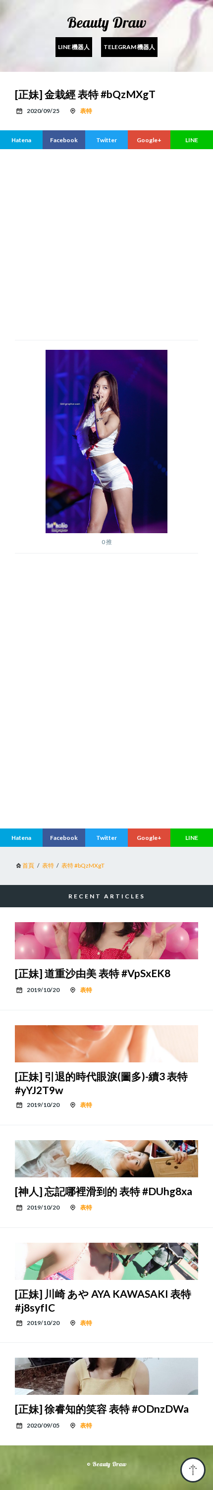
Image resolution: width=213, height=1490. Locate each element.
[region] (106, 737)
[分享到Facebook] (64, 139)
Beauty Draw (106, 22)
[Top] (193, 1470)
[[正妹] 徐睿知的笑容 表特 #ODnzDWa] (106, 1376)
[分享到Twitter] (106, 139)
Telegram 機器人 (129, 47)
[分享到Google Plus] (149, 139)
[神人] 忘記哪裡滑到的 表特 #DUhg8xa (103, 1191)
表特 (86, 110)
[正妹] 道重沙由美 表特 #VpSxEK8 (92, 973)
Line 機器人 (74, 47)
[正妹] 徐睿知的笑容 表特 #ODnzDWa (102, 1408)
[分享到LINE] (191, 139)
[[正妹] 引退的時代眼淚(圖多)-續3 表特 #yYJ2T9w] (106, 1043)
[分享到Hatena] (21, 139)
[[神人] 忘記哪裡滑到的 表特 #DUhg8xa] (106, 1158)
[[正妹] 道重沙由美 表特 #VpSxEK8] (106, 940)
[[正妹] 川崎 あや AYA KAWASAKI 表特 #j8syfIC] (106, 1261)
